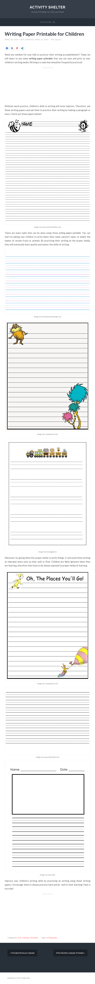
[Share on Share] (22, 48)
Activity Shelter (47, 7)
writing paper (51, 937)
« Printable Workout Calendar (22, 953)
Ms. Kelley (56, 40)
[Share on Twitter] (12, 48)
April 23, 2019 (42, 40)
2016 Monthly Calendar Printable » (70, 953)
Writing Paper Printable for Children (44, 34)
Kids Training (23, 937)
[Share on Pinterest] (17, 48)
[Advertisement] (47, 85)
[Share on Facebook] (7, 48)
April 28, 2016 (12, 40)
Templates (34, 937)
